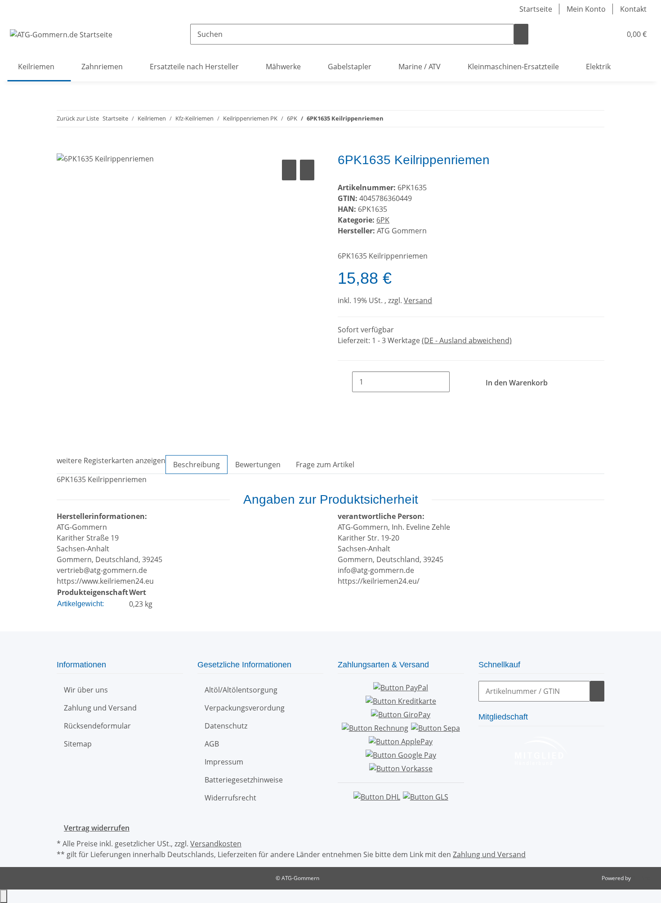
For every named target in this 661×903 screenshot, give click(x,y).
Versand (418, 300)
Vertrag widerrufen (97, 828)
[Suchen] (521, 34)
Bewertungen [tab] (258, 464)
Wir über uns (86, 690)
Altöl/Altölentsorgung (241, 690)
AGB (212, 744)
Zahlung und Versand (100, 708)
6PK (382, 220)
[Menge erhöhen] (457, 381)
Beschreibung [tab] (196, 464)
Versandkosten (215, 844)
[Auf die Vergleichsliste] (289, 170)
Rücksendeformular (97, 726)
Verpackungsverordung (245, 708)
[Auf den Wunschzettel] (307, 170)
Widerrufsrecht (230, 798)
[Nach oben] (3, 896)
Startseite (535, 9)
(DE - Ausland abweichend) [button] (467, 340)
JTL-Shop (643, 878)
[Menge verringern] (345, 381)
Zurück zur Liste (78, 118)
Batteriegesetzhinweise (244, 780)
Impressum (224, 762)
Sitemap (78, 744)
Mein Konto (586, 9)
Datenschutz (226, 726)
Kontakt (633, 9)
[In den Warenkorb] (64, 147)
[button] (596, 34)
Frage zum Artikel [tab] (325, 464)
